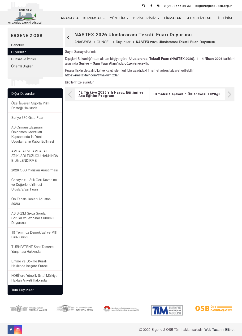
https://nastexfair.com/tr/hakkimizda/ (92, 75)
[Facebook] (151, 5)
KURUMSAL (92, 18)
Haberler (17, 44)
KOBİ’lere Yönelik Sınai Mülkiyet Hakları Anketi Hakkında (34, 277)
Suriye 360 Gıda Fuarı (27, 117)
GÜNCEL (103, 41)
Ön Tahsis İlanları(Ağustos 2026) (31, 201)
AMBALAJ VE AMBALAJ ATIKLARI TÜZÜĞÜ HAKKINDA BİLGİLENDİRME (34, 156)
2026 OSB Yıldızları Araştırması (34, 170)
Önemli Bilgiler (22, 66)
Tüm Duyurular (22, 289)
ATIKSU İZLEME (199, 18)
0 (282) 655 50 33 (177, 6)
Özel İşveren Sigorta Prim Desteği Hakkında (30, 105)
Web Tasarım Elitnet (219, 329)
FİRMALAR (172, 18)
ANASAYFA (70, 18)
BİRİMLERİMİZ (144, 18)
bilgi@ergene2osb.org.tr (213, 6)
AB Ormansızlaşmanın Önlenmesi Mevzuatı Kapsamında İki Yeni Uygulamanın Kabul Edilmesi (32, 134)
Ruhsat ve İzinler (23, 59)
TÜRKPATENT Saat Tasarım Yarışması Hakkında (32, 249)
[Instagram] (158, 5)
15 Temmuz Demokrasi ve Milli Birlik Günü (34, 234)
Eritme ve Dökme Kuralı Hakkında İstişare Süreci (29, 263)
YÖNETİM (117, 18)
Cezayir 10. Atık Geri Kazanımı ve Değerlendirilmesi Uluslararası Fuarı (34, 184)
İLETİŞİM (225, 18)
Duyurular (123, 41)
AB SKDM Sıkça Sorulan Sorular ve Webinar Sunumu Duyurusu (32, 218)
